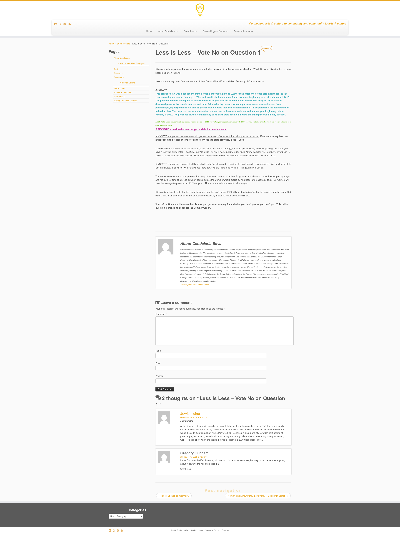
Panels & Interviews (243, 31)
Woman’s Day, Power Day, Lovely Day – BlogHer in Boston (258, 495)
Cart (116, 69)
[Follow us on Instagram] (61, 24)
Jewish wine (190, 413)
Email (158, 363)
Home (149, 31)
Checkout (118, 73)
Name (158, 350)
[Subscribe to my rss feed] (70, 24)
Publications (119, 96)
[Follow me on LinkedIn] (56, 24)
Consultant (189, 31)
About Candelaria (167, 31)
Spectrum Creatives (221, 530)
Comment (161, 313)
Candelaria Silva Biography (132, 63)
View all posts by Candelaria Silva (196, 284)
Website (159, 375)
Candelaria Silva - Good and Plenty (190, 530)
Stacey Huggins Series (214, 31)
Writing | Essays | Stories (125, 100)
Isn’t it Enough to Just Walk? (174, 495)
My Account (119, 88)
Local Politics (123, 43)
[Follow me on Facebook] (65, 24)
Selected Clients (127, 82)
